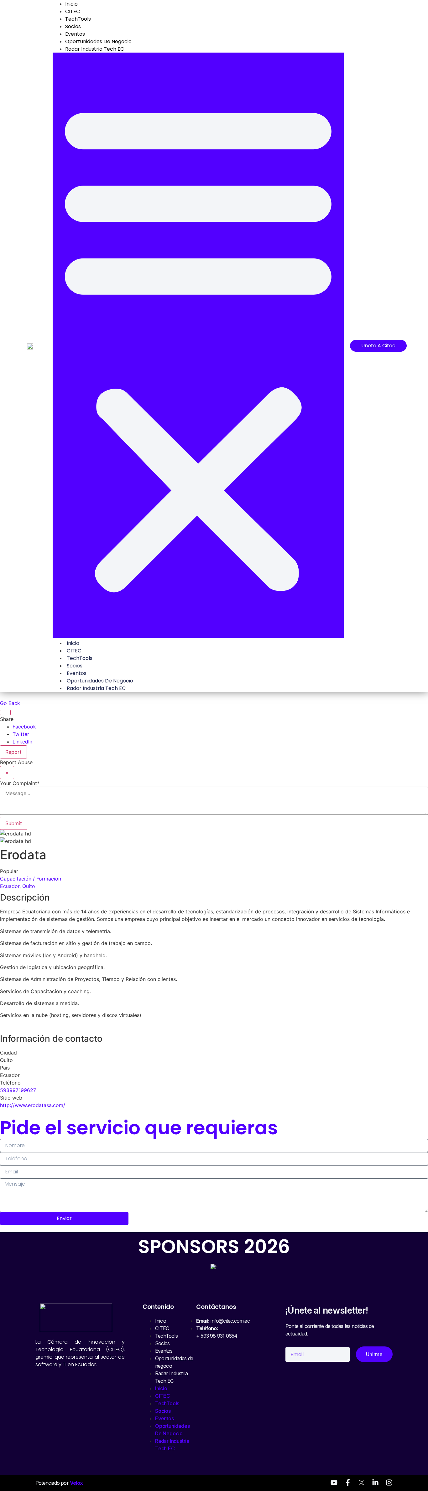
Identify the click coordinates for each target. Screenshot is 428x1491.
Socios (73, 26)
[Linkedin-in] (375, 1482)
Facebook (24, 726)
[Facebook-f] (347, 1482)
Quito (28, 886)
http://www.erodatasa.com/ (32, 1105)
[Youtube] (334, 1482)
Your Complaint (19, 783)
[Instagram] (389, 1482)
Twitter (21, 734)
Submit (13, 823)
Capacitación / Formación (30, 879)
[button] (198, 345)
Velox (76, 1483)
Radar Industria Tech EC (94, 49)
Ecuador (9, 886)
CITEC (72, 11)
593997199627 (18, 1090)
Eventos (75, 34)
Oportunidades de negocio (98, 41)
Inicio (73, 643)
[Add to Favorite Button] (5, 712)
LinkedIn (22, 741)
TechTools (78, 19)
